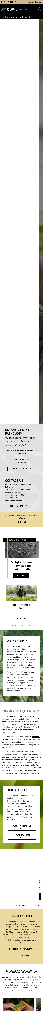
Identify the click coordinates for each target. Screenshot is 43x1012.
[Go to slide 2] (20, 905)
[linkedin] (21, 506)
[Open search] (39, 9)
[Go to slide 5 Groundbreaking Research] (23, 422)
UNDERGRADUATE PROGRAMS (21, 461)
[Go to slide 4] (26, 905)
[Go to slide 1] (17, 905)
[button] (13, 625)
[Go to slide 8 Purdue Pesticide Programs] (34, 422)
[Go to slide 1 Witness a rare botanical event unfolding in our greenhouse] (8, 422)
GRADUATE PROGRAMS (22, 469)
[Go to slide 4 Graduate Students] (19, 422)
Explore (21, 418)
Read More (22, 618)
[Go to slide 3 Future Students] (16, 422)
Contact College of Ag (35, 2)
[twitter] (16, 506)
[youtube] (11, 506)
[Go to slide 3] (23, 905)
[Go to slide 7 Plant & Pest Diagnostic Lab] (31, 422)
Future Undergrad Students (22, 827)
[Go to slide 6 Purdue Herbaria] (27, 422)
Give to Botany (22, 956)
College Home (8, 17)
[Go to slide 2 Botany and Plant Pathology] (12, 422)
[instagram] (26, 506)
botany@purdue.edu (13, 500)
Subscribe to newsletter (22, 949)
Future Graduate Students (22, 836)
